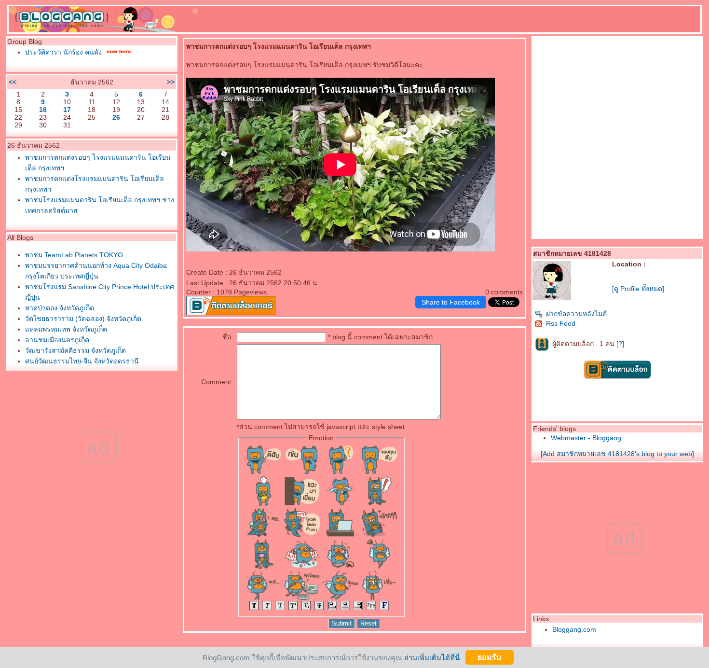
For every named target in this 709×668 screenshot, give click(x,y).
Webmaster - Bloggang (586, 438)
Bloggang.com (574, 629)
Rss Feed (560, 323)
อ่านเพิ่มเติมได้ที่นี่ (432, 657)
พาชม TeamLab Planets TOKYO (74, 255)
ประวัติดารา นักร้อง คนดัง (63, 52)
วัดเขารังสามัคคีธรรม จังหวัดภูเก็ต (75, 350)
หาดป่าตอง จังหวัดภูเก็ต (59, 308)
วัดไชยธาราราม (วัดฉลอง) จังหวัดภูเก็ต (83, 318)
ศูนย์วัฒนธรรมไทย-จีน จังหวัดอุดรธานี (82, 361)
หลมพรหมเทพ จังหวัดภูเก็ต (66, 329)
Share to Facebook (451, 302)
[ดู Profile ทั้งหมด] (638, 288)
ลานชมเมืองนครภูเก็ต (57, 340)
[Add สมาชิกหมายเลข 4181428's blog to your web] (617, 454)
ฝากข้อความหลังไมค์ (576, 314)
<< (12, 82)
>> (171, 82)
